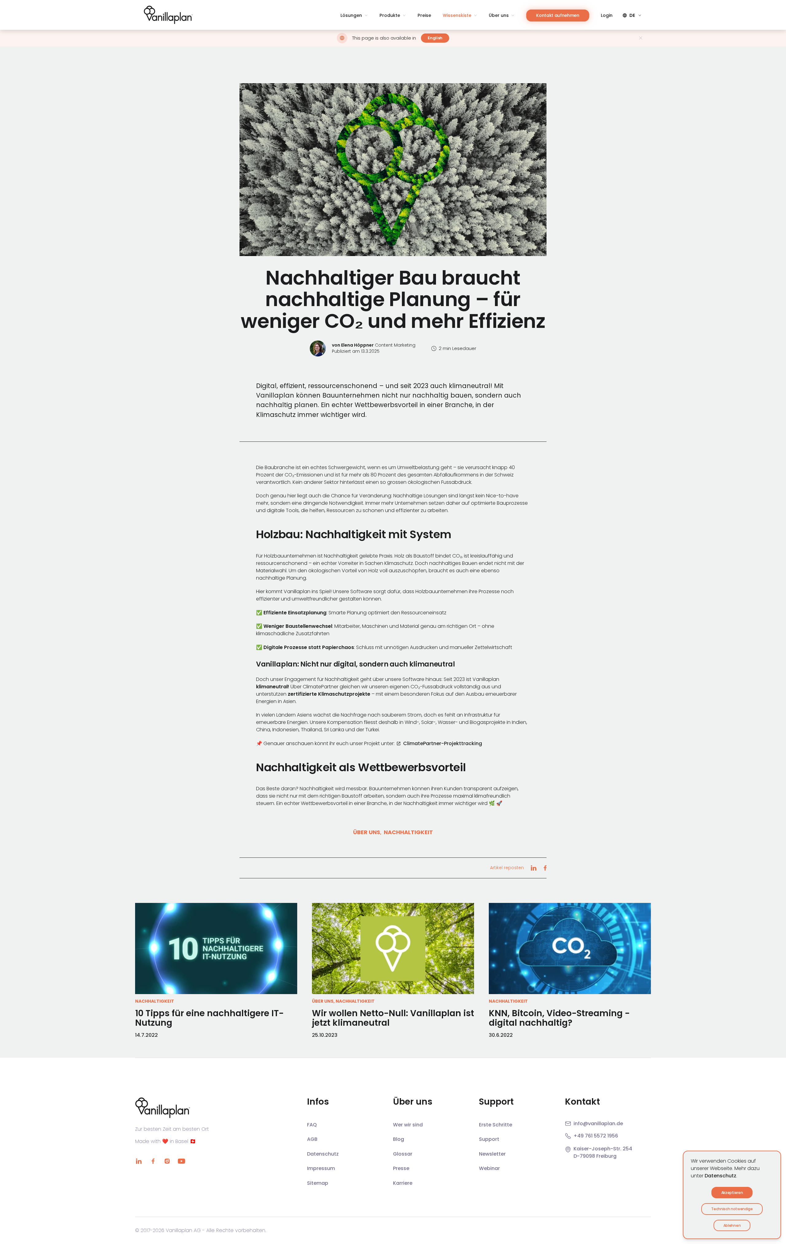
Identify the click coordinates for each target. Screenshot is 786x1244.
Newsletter (492, 1153)
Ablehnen (732, 1225)
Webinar (489, 1168)
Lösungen (351, 15)
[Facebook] (153, 1161)
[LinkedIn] (138, 1161)
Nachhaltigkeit (408, 832)
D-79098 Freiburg (595, 1156)
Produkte (389, 15)
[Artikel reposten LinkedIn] (533, 868)
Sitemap (317, 1183)
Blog (398, 1139)
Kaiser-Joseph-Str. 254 (603, 1148)
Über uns (499, 15)
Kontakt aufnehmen (557, 15)
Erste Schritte (495, 1124)
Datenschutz (720, 1175)
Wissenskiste (457, 15)
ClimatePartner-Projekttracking (442, 743)
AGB (312, 1139)
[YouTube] (181, 1161)
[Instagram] (167, 1161)
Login (607, 15)
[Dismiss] (640, 38)
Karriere (402, 1183)
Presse (401, 1168)
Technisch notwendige (732, 1208)
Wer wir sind (408, 1124)
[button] (393, 169)
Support (489, 1139)
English (435, 38)
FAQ (312, 1124)
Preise (424, 15)
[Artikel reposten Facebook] (545, 868)
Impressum (321, 1168)
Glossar (402, 1153)
